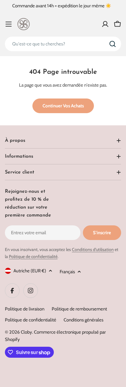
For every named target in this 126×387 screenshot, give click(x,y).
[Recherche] (112, 44)
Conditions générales (83, 320)
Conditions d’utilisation (93, 249)
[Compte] (105, 24)
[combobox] (63, 44)
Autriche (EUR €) (29, 271)
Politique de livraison (24, 309)
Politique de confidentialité (33, 256)
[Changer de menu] (8, 24)
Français (67, 271)
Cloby (26, 332)
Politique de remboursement (79, 309)
